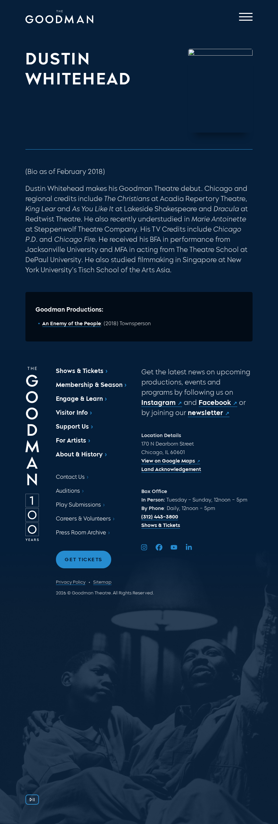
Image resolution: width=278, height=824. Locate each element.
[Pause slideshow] (32, 799)
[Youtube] (173, 547)
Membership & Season (89, 385)
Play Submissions (78, 505)
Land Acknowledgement (171, 469)
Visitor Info (72, 412)
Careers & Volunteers (83, 518)
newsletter (205, 413)
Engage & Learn (79, 399)
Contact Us (70, 477)
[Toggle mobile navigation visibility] (246, 17)
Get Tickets (83, 559)
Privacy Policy (70, 582)
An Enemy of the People (71, 323)
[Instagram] (144, 547)
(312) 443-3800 (159, 517)
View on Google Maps (168, 461)
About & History (79, 454)
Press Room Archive (81, 532)
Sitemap (102, 582)
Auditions (68, 491)
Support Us (72, 426)
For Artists (71, 440)
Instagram (158, 402)
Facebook (215, 402)
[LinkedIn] (188, 547)
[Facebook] (159, 547)
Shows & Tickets (79, 371)
